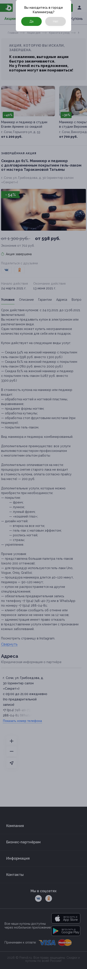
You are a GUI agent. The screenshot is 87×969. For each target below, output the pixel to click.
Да (31, 21)
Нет (55, 21)
